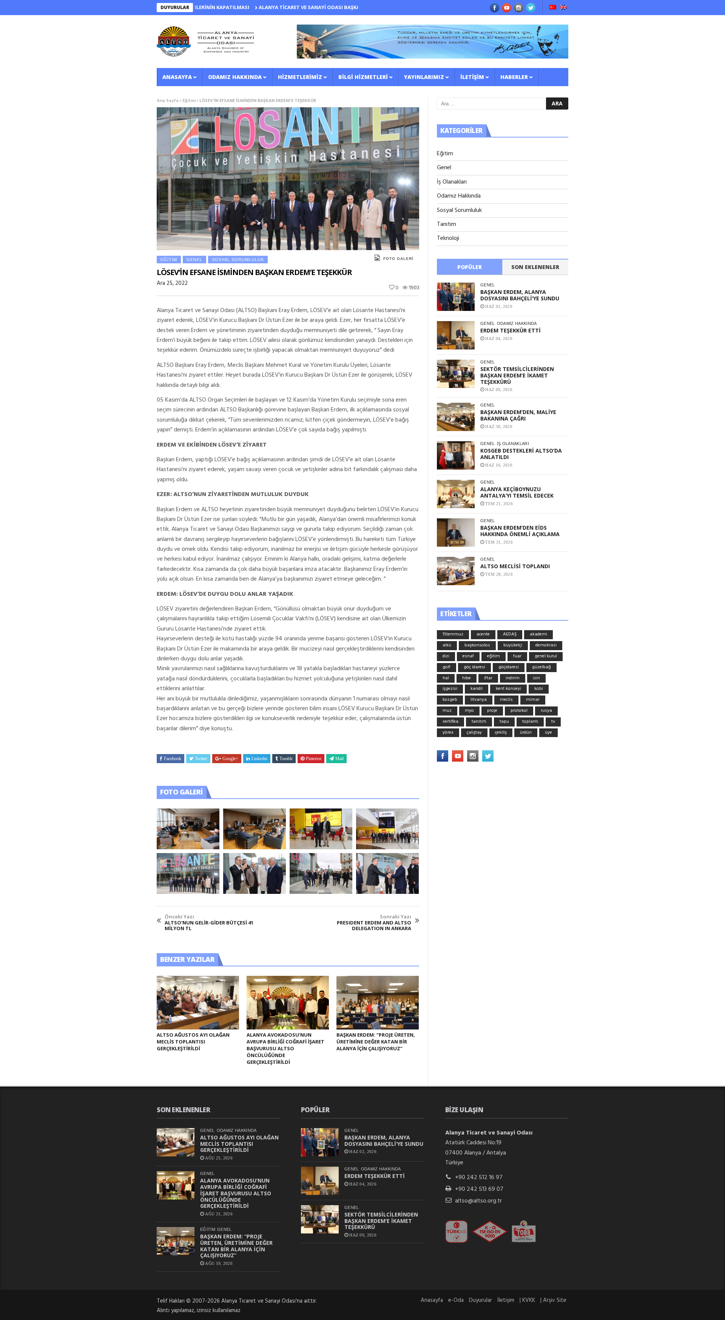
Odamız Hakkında (235, 76)
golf (446, 667)
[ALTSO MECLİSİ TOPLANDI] (456, 571)
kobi (538, 688)
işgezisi (450, 688)
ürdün (526, 732)
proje (492, 710)
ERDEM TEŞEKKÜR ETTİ (510, 330)
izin (536, 678)
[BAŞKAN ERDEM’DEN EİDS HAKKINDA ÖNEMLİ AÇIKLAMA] (456, 532)
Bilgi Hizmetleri (363, 76)
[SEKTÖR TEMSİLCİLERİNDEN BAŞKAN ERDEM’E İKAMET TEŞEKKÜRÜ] (456, 374)
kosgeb (450, 699)
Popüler (469, 266)
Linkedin (259, 758)
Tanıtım (446, 224)
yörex (448, 732)
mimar (533, 699)
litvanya (478, 699)
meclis (506, 699)
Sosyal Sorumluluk (238, 259)
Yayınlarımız (424, 76)
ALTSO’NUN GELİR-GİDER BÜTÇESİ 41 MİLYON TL (209, 923)
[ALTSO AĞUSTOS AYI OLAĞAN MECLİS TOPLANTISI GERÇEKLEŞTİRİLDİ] (198, 1002)
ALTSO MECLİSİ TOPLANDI (515, 566)
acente (483, 634)
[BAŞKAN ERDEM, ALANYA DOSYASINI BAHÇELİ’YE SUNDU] (456, 297)
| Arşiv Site (553, 1300)
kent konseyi (508, 688)
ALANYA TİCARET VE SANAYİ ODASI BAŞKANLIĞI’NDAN (282, 7)
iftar (488, 678)
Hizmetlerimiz (300, 76)
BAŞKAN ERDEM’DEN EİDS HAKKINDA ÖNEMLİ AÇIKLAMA (520, 531)
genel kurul (546, 656)
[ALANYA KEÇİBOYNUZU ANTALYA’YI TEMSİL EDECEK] (456, 494)
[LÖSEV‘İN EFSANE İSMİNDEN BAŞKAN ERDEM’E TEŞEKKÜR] (188, 828)
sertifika (450, 721)
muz (447, 710)
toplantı (530, 721)
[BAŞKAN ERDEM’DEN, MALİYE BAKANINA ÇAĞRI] (456, 417)
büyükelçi (512, 645)
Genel (194, 259)
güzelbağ (541, 667)
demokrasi (546, 645)
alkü (447, 645)
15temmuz (453, 634)
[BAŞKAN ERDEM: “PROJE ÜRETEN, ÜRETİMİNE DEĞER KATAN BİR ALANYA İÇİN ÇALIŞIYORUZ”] (377, 1002)
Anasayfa (177, 76)
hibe (466, 678)
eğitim (493, 656)
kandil (476, 688)
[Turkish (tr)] (552, 8)
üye (548, 732)
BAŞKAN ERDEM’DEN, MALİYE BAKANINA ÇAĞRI (518, 415)
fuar (517, 656)
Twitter (201, 758)
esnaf (468, 656)
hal (446, 678)
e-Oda (456, 1300)
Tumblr (286, 758)
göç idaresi (474, 667)
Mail (339, 758)
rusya (546, 710)
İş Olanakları (452, 182)
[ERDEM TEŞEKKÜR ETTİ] (456, 335)
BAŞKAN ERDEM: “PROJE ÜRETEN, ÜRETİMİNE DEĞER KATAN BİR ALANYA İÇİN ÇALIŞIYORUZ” (375, 1041)
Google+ (230, 758)
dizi (446, 656)
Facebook (172, 758)
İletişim (472, 76)
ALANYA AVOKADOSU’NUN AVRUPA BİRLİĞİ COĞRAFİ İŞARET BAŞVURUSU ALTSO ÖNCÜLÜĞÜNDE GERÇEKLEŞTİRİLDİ (285, 1048)
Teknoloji (448, 238)
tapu (504, 721)
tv (553, 721)
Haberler (514, 76)
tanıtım (479, 721)
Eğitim (189, 101)
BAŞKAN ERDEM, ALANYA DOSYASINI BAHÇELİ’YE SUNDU (519, 295)
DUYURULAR (174, 7)
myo (469, 710)
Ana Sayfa (168, 101)
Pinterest (313, 758)
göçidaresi (508, 667)
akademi (538, 634)
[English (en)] (563, 8)
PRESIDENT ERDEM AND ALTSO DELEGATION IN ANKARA (374, 923)
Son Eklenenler (535, 266)
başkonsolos (477, 645)
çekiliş (501, 732)
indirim (513, 678)
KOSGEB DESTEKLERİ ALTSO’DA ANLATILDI (521, 454)
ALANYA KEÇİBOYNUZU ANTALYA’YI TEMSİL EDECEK (517, 492)
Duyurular (480, 1300)
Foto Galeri (398, 259)
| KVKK (527, 1300)
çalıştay (474, 732)
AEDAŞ (510, 634)
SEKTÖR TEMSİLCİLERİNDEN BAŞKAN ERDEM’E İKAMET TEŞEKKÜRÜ (517, 375)
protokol (519, 710)
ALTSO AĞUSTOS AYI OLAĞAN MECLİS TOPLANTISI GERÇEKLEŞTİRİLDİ (193, 1041)
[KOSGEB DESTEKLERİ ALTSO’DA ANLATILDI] (456, 455)
